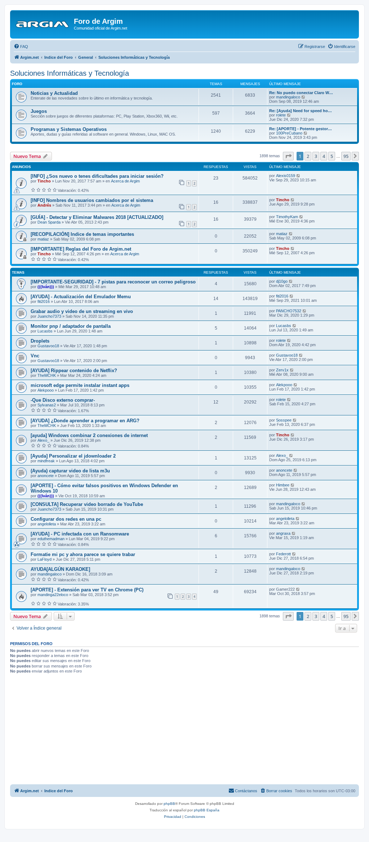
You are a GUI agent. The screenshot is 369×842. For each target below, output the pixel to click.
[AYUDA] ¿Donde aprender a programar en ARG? (85, 420)
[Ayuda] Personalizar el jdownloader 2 (73, 456)
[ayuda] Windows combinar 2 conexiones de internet (89, 435)
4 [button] (324, 156)
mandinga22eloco (52, 594)
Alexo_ (43, 440)
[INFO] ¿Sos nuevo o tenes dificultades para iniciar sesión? (97, 176)
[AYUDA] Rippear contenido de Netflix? (74, 370)
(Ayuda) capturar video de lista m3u (70, 470)
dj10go (282, 281)
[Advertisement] (184, 730)
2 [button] (308, 156)
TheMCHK (46, 375)
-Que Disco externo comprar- (63, 400)
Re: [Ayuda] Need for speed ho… (300, 111)
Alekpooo (45, 390)
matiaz (43, 239)
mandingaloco (288, 97)
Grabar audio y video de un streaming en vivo (82, 311)
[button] (288, 156)
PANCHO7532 (288, 311)
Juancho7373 (49, 316)
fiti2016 (43, 301)
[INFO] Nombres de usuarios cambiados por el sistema (92, 200)
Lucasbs (45, 331)
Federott (283, 554)
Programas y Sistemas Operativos (69, 129)
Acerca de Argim (125, 181)
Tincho (44, 181)
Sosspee (284, 420)
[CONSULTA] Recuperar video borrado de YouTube (87, 504)
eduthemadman (51, 539)
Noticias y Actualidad (54, 93)
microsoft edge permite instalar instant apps (80, 385)
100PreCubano (289, 133)
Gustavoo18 (48, 346)
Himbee (282, 485)
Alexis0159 (285, 175)
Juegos (39, 111)
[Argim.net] (43, 23)
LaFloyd (44, 559)
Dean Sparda (49, 222)
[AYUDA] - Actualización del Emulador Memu (81, 296)
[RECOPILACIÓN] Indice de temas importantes (82, 234)
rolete (281, 115)
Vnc (35, 355)
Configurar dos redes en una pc (66, 519)
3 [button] (316, 156)
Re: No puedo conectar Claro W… (301, 93)
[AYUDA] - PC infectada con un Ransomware (80, 534)
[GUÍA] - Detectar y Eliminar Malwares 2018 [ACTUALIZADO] (97, 217)
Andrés (44, 205)
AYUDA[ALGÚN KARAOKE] (60, 569)
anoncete (45, 475)
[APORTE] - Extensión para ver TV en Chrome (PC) (87, 589)
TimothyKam (287, 217)
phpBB (169, 804)
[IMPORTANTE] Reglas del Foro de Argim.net (81, 249)
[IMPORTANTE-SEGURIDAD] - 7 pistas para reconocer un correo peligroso (113, 282)
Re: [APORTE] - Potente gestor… (300, 129)
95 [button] (345, 156)
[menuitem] (21, 46)
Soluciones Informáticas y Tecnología (69, 73)
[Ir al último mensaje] (298, 175)
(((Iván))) (45, 287)
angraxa (283, 533)
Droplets (40, 341)
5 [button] (331, 156)
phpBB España (206, 810)
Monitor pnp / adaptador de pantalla (71, 326)
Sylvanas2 (46, 405)
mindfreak (46, 461)
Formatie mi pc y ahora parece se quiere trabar (83, 554)
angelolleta (46, 524)
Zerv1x (282, 370)
